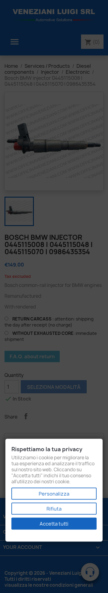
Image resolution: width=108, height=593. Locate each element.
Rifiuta (54, 508)
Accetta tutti (54, 523)
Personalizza (54, 493)
